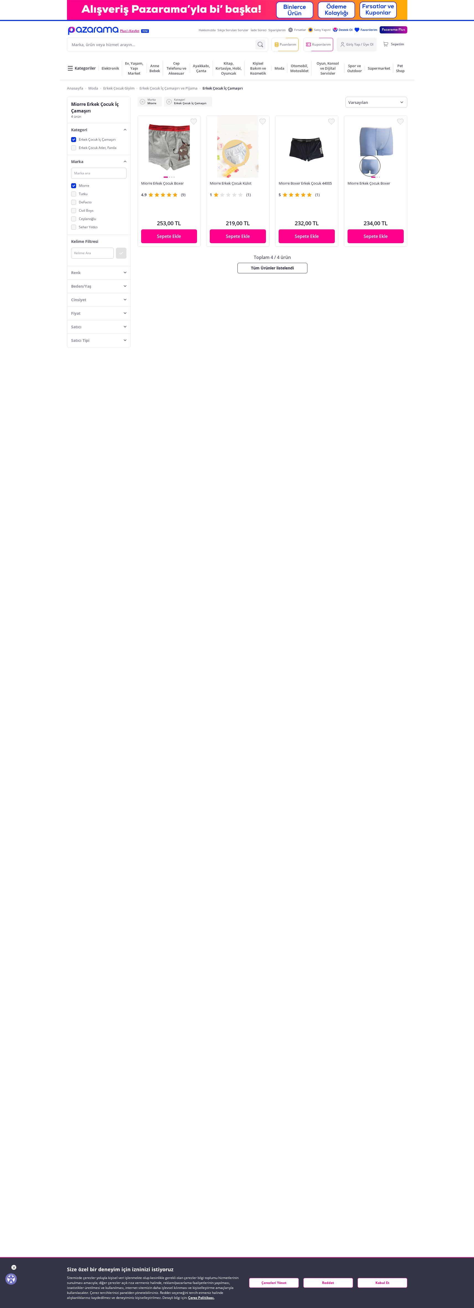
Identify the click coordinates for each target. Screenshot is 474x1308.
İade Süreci (258, 30)
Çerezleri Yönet (273, 1282)
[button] (93, 31)
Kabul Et (382, 1282)
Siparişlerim (277, 30)
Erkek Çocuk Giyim (118, 88)
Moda (93, 88)
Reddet (328, 1282)
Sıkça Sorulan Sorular (232, 30)
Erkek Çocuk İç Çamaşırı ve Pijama (168, 88)
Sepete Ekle (169, 236)
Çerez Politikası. (201, 1297)
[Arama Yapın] (260, 44)
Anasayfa (75, 88)
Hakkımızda (207, 30)
